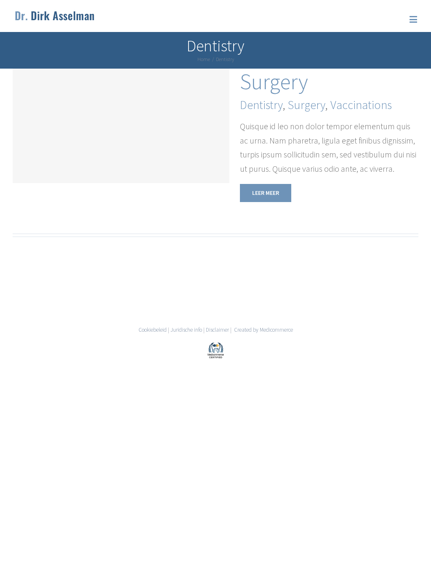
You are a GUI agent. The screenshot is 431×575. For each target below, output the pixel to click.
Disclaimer (217, 329)
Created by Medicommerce (263, 329)
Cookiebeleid (152, 329)
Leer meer (265, 193)
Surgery (274, 81)
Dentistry (261, 104)
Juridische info (186, 329)
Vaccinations (361, 104)
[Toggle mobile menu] (414, 19)
